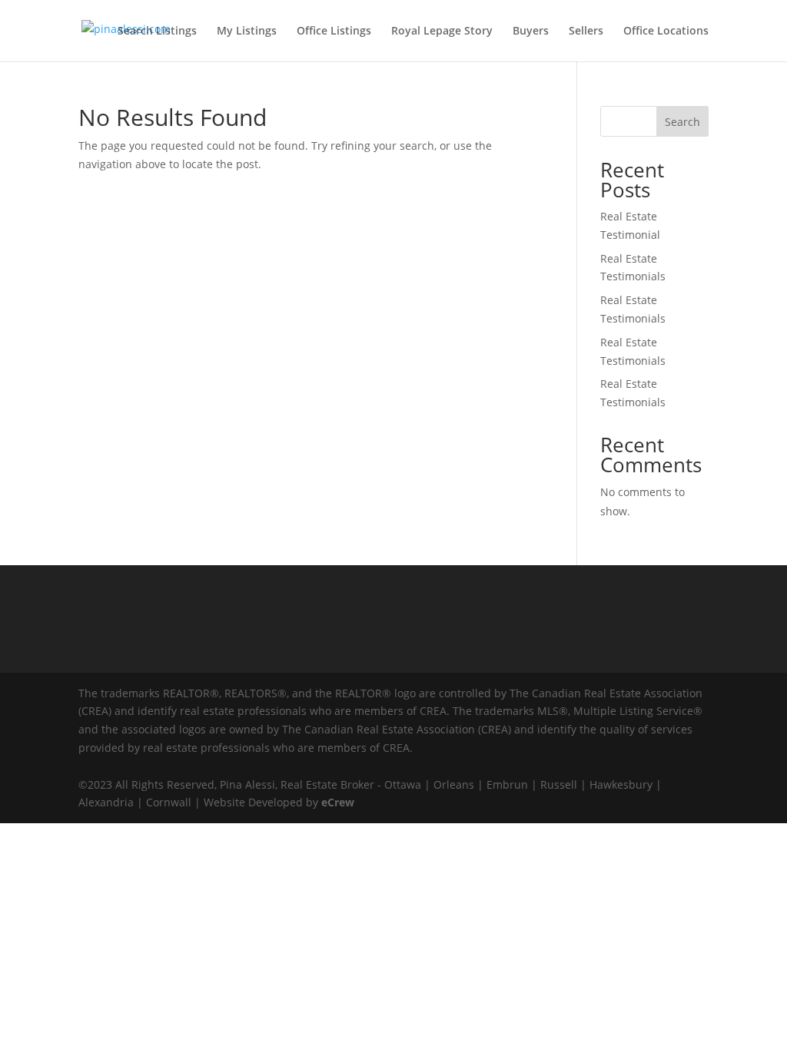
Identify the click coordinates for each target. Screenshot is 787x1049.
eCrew (337, 802)
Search (682, 121)
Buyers (531, 31)
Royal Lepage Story (442, 31)
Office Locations (666, 31)
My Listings (247, 31)
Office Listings (334, 31)
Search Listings (157, 31)
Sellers (586, 31)
